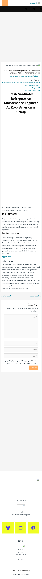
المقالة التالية (6, 296)
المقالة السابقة (35, 296)
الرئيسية (20, 549)
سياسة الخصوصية (21, 554)
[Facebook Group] (26, 9)
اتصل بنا (20, 559)
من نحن (20, 552)
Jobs (22, 76)
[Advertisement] (21, 39)
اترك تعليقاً (36, 76)
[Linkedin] (33, 9)
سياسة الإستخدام (21, 557)
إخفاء (28, 80)
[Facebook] (41, 9)
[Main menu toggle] (5, 3)
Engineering (28, 76)
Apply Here (6, 257)
